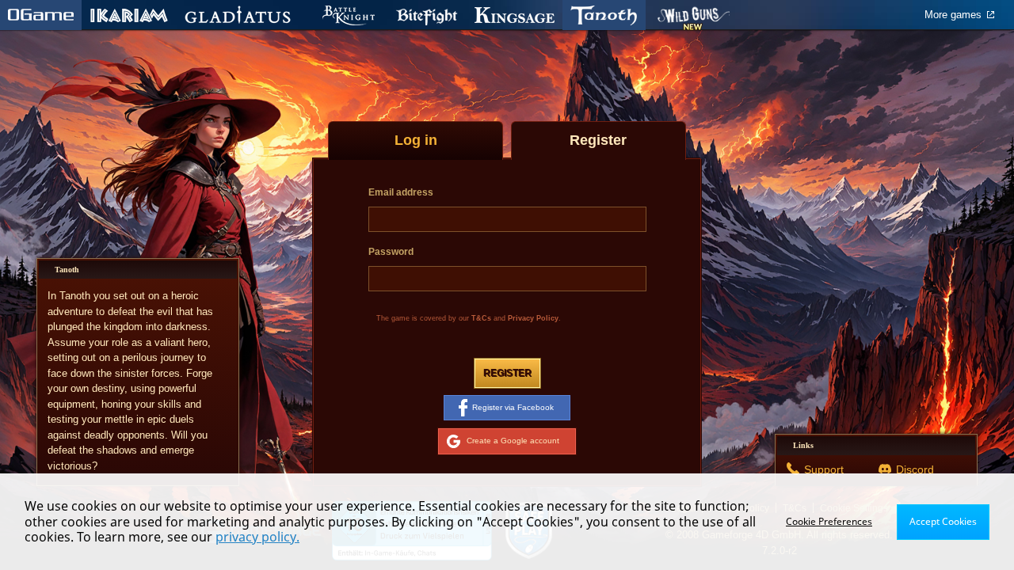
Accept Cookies (943, 521)
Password (391, 251)
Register (507, 373)
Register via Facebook (513, 407)
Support (824, 469)
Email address (400, 192)
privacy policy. (257, 536)
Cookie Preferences (829, 521)
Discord (915, 469)
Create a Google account (513, 440)
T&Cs (481, 318)
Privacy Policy (533, 318)
